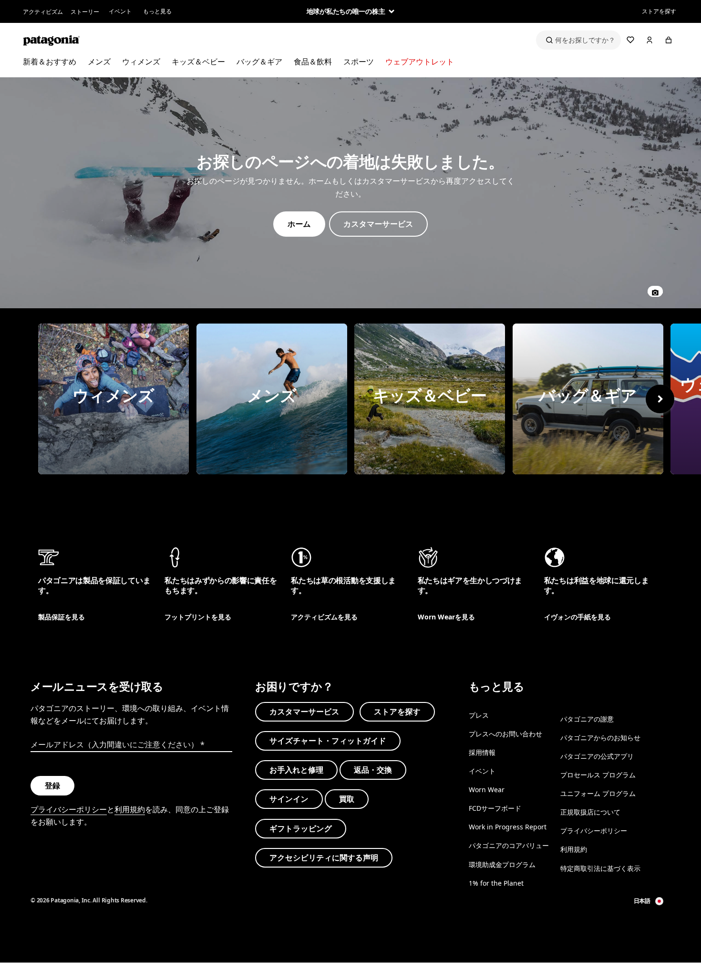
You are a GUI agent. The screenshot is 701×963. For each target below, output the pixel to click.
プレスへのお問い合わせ (505, 733)
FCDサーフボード (495, 808)
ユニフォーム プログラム (598, 793)
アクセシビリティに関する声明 (323, 857)
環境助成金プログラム (502, 864)
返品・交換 (373, 769)
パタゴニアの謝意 (587, 718)
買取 (346, 799)
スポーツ (358, 61)
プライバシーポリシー (69, 809)
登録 (52, 785)
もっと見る (157, 11)
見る (113, 399)
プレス (479, 715)
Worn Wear (487, 789)
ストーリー (85, 12)
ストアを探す (659, 11)
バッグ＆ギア (259, 61)
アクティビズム (43, 12)
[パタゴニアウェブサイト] (51, 40)
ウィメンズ (141, 61)
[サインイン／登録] (649, 40)
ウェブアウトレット (419, 61)
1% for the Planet (496, 883)
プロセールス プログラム (598, 774)
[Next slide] (660, 399)
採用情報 (482, 752)
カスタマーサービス (304, 711)
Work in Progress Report (507, 827)
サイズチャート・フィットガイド (327, 740)
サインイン (289, 799)
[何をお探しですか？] (578, 40)
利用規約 (129, 809)
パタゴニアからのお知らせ (600, 737)
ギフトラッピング (300, 828)
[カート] (668, 40)
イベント (120, 11)
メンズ (99, 61)
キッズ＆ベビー (198, 61)
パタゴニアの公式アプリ (597, 756)
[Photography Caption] (655, 291)
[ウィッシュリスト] (630, 40)
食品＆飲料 (313, 61)
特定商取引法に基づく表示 (600, 868)
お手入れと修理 (296, 769)
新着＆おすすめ (49, 61)
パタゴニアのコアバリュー (509, 845)
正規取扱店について (590, 811)
